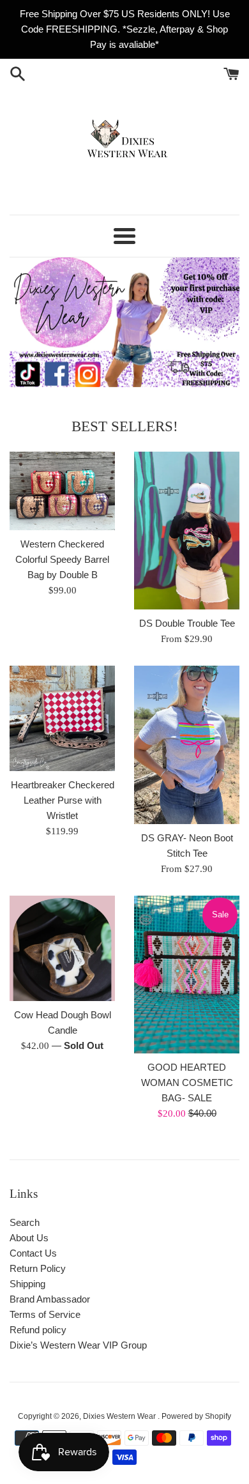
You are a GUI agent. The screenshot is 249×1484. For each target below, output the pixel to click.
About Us (29, 1237)
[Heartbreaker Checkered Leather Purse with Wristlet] (62, 718)
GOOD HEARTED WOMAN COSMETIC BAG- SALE (187, 1082)
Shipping (27, 1283)
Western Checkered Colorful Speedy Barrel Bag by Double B (62, 559)
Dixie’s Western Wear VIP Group (78, 1345)
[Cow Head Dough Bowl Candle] (62, 948)
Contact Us (33, 1253)
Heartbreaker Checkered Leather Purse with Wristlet (62, 800)
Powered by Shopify (196, 1416)
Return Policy (38, 1268)
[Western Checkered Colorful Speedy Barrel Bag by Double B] (62, 491)
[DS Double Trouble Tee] (186, 531)
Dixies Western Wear (120, 1416)
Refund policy (38, 1329)
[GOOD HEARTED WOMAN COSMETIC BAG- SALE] (186, 975)
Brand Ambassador (50, 1299)
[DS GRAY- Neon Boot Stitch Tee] (186, 745)
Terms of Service (45, 1314)
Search (25, 1222)
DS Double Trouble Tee (187, 623)
